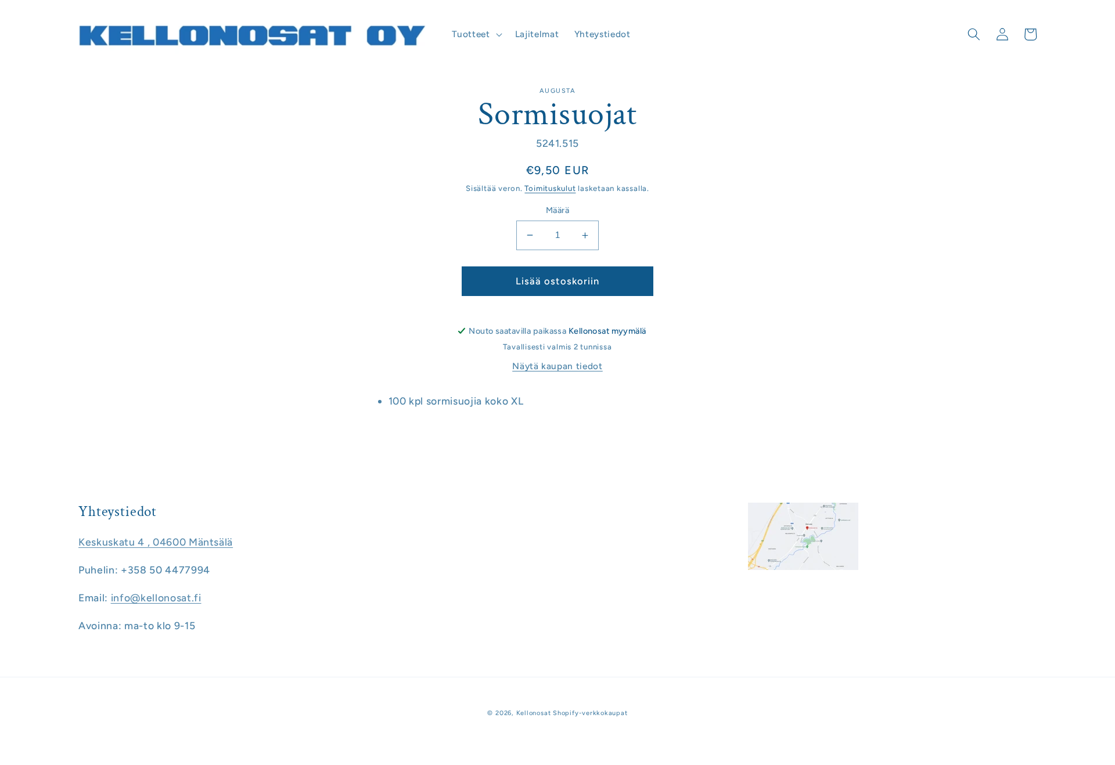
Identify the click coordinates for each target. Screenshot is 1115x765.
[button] (475, 34)
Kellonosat (533, 713)
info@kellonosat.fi (156, 597)
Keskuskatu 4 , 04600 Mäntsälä (155, 542)
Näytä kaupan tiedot (557, 365)
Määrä (557, 210)
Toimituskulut (550, 188)
